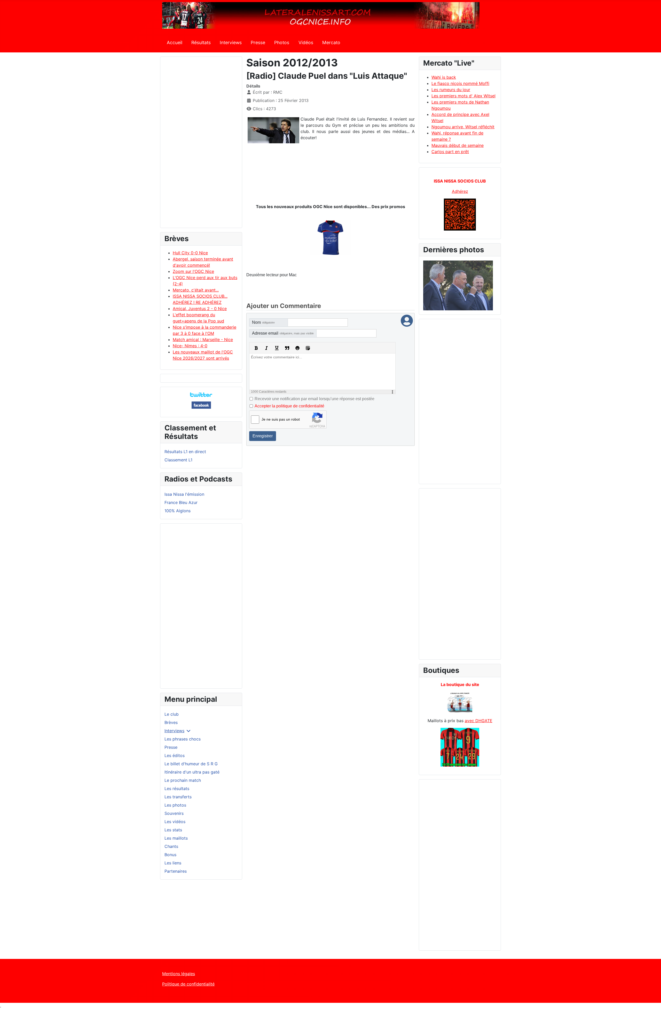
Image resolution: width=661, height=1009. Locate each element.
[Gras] (256, 348)
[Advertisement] (201, 144)
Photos (281, 42)
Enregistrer (263, 436)
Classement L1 (178, 459)
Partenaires (175, 871)
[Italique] (266, 348)
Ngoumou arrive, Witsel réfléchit (462, 126)
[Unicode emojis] (308, 348)
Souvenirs (174, 813)
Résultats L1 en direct (185, 451)
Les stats (173, 829)
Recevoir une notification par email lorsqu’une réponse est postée (314, 399)
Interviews (231, 42)
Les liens (172, 862)
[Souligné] (277, 348)
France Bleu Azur (181, 502)
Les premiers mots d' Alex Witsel (463, 95)
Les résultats (176, 788)
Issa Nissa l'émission (184, 494)
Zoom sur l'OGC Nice (193, 271)
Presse (258, 42)
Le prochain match (182, 780)
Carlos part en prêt (450, 151)
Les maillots (176, 838)
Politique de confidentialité (188, 984)
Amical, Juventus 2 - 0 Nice (200, 308)
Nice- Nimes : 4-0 (190, 345)
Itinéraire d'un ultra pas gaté (191, 772)
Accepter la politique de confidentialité (289, 406)
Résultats (201, 42)
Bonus (170, 854)
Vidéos (305, 42)
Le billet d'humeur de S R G (191, 763)
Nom (263, 322)
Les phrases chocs (182, 739)
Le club (171, 714)
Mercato (331, 42)
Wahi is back (443, 77)
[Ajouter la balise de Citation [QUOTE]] (287, 348)
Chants (171, 846)
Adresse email (283, 333)
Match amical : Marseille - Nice (203, 339)
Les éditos (174, 755)
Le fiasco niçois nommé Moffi (460, 83)
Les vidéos (174, 821)
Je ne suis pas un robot (281, 419)
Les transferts (178, 796)
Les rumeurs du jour (450, 89)
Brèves (171, 722)
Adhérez (460, 191)
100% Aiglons (177, 510)
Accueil (174, 42)
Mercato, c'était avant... (196, 290)
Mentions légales (178, 973)
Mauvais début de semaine (457, 145)
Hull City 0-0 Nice (190, 252)
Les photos (175, 805)
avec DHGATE (478, 720)
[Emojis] (297, 348)
